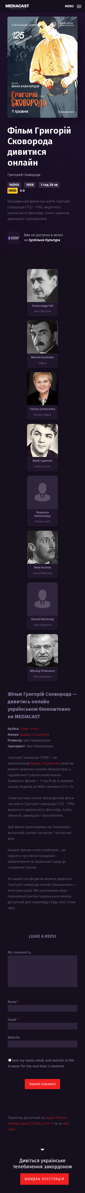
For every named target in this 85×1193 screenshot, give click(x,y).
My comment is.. (20, 952)
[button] (73, 6)
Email (13, 1020)
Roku (39, 1123)
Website (14, 1038)
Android (13, 1123)
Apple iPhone (56, 1118)
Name (13, 1002)
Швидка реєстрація (44, 1179)
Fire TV (48, 1123)
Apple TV (27, 1123)
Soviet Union (29, 729)
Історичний (40, 734)
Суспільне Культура (44, 240)
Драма (25, 734)
